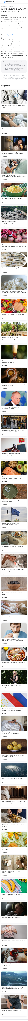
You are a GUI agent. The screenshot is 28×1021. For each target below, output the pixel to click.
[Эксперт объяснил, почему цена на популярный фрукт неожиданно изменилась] (14, 889)
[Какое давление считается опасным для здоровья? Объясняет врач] (14, 101)
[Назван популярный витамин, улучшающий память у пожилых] (14, 332)
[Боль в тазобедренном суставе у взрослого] (14, 1005)
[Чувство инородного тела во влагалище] (14, 611)
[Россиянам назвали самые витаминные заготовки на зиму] (14, 750)
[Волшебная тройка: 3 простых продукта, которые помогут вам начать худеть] (14, 657)
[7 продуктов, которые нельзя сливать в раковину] (14, 541)
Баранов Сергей (11, 35)
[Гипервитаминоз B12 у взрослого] (14, 912)
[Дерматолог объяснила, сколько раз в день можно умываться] (14, 564)
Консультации (4, 6)
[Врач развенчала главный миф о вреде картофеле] (14, 820)
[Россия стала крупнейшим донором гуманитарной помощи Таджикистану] (14, 704)
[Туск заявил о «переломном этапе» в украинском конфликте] (14, 402)
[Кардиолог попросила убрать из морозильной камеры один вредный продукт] (14, 147)
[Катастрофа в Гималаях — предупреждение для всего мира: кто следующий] (14, 217)
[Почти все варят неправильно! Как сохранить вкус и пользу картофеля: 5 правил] (14, 193)
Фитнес (11, 6)
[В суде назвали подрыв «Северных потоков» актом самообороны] (14, 773)
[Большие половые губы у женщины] (14, 124)
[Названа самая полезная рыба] (14, 263)
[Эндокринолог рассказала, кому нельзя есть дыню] (14, 843)
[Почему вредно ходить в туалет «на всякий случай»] (14, 866)
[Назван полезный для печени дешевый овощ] (14, 309)
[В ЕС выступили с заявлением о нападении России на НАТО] (14, 518)
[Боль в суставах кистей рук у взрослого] (14, 936)
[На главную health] (10, 1)
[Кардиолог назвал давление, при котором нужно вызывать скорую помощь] (14, 170)
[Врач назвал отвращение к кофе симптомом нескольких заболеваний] (14, 634)
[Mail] (5, 1)
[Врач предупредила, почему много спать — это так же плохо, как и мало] (14, 727)
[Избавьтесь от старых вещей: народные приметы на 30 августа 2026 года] (14, 425)
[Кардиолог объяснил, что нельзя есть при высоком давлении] (14, 379)
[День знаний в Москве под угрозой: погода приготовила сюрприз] (14, 680)
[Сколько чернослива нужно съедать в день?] (14, 588)
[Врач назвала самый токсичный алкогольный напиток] (14, 356)
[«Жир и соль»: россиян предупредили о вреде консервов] (14, 495)
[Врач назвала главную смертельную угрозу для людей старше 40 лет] (14, 472)
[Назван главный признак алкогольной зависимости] (14, 959)
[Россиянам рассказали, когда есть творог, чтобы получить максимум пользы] (14, 286)
